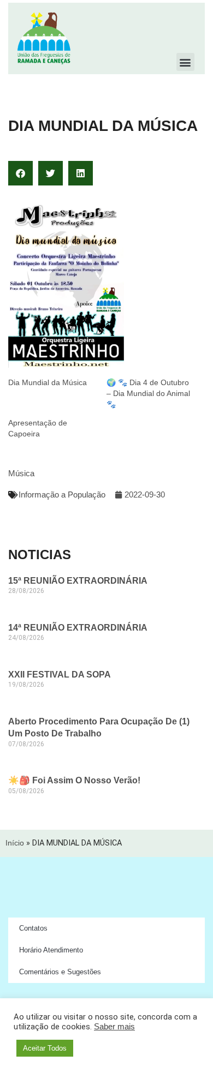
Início (14, 842)
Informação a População (62, 494)
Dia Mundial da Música (47, 382)
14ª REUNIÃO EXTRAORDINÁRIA (77, 627)
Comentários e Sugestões (60, 972)
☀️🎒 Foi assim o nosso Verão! (74, 780)
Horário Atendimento (51, 950)
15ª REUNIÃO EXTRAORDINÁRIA (77, 580)
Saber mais (114, 1026)
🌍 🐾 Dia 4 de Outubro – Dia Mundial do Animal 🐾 (148, 393)
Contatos (33, 928)
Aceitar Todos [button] (45, 1048)
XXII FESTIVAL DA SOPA (59, 674)
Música (21, 473)
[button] (185, 62)
